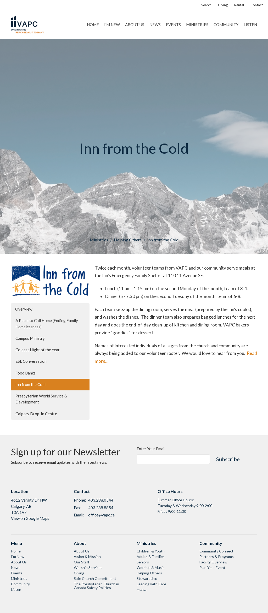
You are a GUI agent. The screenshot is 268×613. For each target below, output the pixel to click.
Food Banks (25, 373)
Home (93, 24)
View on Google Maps (30, 518)
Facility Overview (213, 562)
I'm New (112, 24)
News (155, 24)
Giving (223, 5)
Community (226, 24)
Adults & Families (151, 556)
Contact (256, 5)
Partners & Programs (216, 556)
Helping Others (128, 239)
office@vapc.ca (101, 515)
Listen (250, 24)
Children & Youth (151, 551)
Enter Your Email (151, 448)
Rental (239, 5)
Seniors (143, 562)
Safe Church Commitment (95, 578)
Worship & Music (150, 567)
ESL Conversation (31, 361)
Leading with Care (151, 584)
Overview (23, 309)
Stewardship (147, 578)
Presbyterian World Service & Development (41, 399)
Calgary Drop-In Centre (36, 413)
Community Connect (216, 551)
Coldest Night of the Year (37, 349)
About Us (134, 24)
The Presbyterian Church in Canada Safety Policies (96, 586)
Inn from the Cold (30, 384)
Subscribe (228, 459)
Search (206, 5)
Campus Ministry (30, 338)
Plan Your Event (212, 567)
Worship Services (88, 567)
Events (173, 24)
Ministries (197, 24)
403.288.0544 (100, 500)
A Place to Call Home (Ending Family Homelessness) (46, 323)
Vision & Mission (87, 556)
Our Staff (81, 562)
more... (142, 589)
